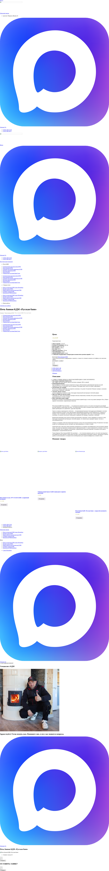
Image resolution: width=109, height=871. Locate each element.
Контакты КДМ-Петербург (10, 292)
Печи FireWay (6, 272)
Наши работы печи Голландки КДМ (12, 290)
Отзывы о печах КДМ (8, 291)
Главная (2, 313)
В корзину (4, 504)
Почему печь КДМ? (8, 288)
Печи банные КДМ (8, 268)
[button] (54, 540)
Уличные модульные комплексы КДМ (12, 269)
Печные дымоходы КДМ (9, 270)
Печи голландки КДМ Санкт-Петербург (13, 287)
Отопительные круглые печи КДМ (12, 266)
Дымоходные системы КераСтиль (11, 273)
